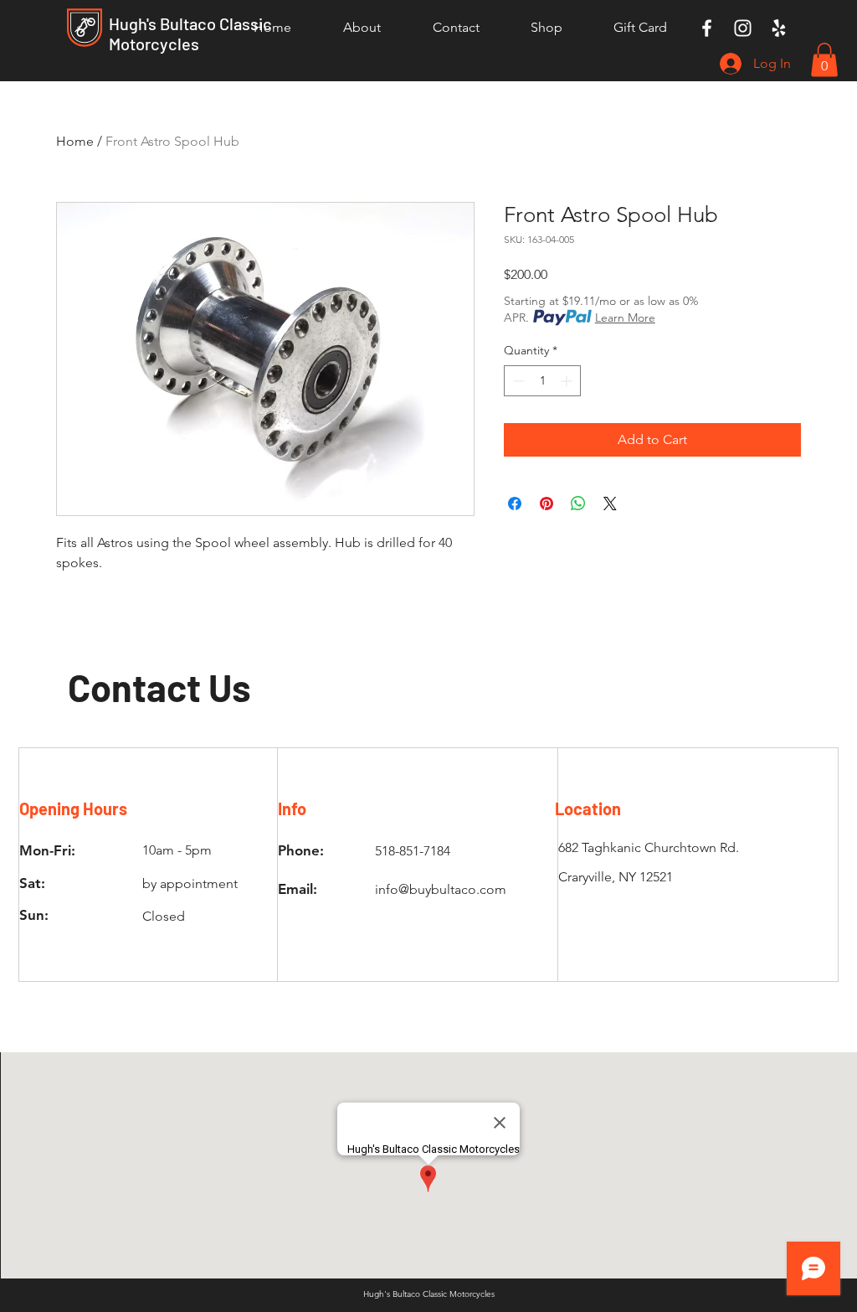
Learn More (625, 317)
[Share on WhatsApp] (578, 503)
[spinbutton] (542, 380)
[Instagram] (742, 28)
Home (75, 141)
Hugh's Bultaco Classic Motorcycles (190, 33)
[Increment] (567, 380)
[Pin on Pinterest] (546, 503)
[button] (824, 60)
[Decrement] (516, 380)
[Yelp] (778, 28)
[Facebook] (706, 28)
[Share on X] (610, 503)
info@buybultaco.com (440, 889)
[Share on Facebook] (515, 503)
